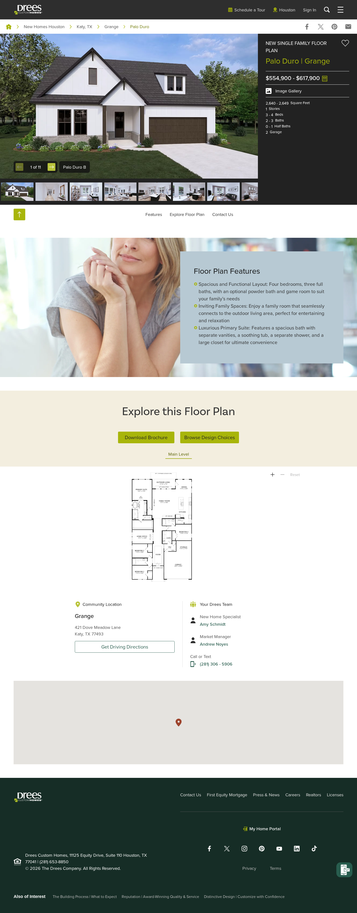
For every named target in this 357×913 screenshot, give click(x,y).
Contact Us (222, 214)
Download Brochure (146, 437)
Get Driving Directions (124, 646)
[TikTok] (314, 848)
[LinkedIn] (297, 848)
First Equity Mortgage (227, 795)
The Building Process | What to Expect (85, 896)
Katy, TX (84, 27)
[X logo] (227, 848)
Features (153, 214)
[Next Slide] (51, 167)
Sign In (309, 10)
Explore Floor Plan (187, 214)
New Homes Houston (44, 27)
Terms (275, 868)
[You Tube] (279, 848)
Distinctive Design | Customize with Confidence (244, 896)
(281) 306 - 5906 (216, 664)
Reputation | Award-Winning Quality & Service (160, 896)
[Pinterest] (262, 848)
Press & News (266, 795)
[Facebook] (209, 848)
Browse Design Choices (209, 437)
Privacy (249, 868)
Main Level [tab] (178, 454)
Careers (292, 795)
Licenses (335, 795)
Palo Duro (139, 27)
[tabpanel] (178, 527)
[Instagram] (244, 848)
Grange (111, 27)
